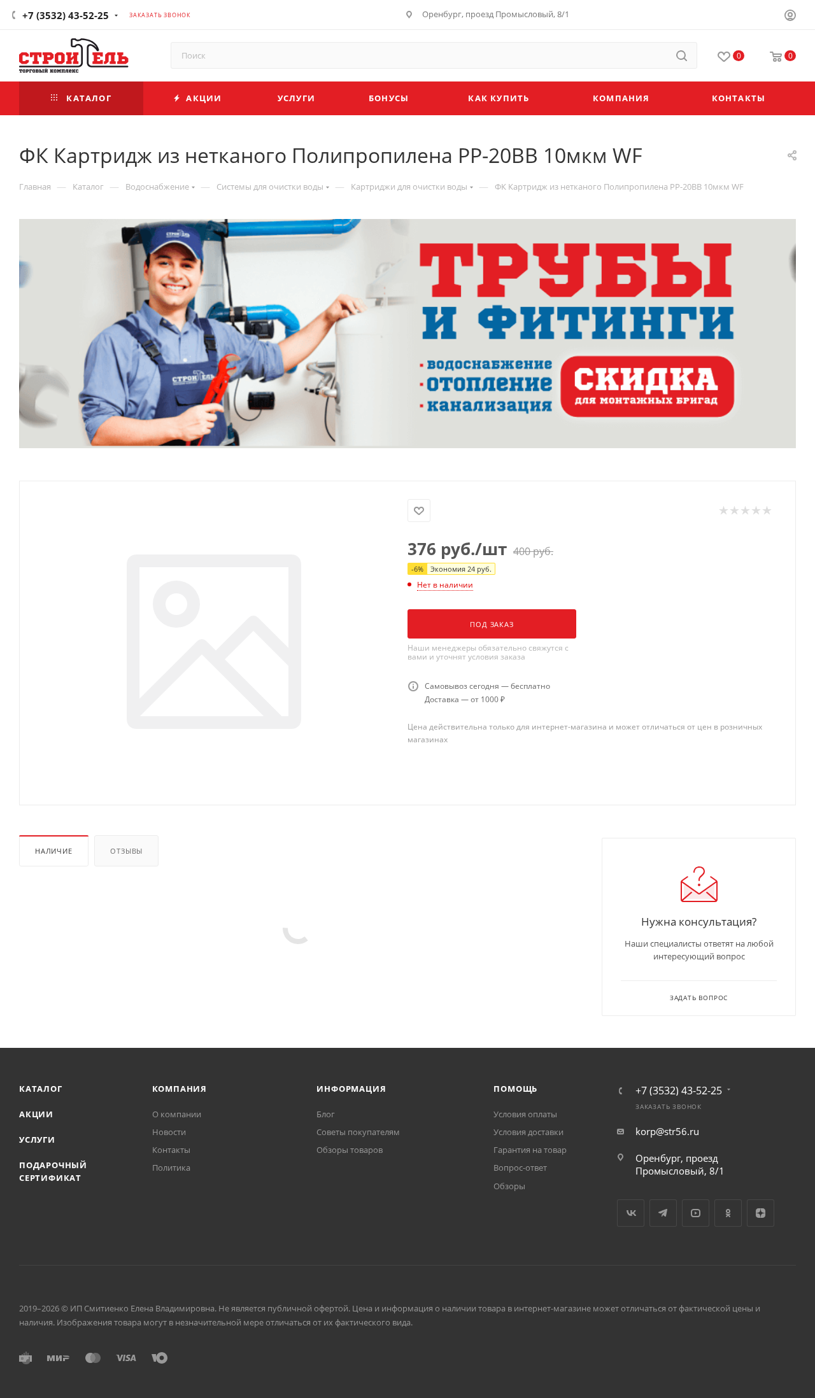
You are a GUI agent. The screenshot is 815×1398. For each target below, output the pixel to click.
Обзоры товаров (349, 1149)
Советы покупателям (358, 1132)
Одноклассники (728, 1213)
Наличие (54, 851)
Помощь (515, 1088)
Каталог (40, 1088)
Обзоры (509, 1186)
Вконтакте (630, 1213)
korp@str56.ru (667, 1131)
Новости (169, 1132)
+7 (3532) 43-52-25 (65, 15)
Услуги (37, 1139)
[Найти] (681, 55)
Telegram (663, 1213)
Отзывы (126, 851)
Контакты (171, 1149)
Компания (179, 1088)
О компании (176, 1114)
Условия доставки (528, 1132)
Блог (325, 1114)
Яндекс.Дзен (760, 1213)
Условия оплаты (525, 1114)
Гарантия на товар (530, 1149)
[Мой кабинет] (790, 16)
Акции (36, 1114)
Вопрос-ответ (520, 1167)
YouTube (695, 1213)
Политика (171, 1167)
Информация (351, 1088)
